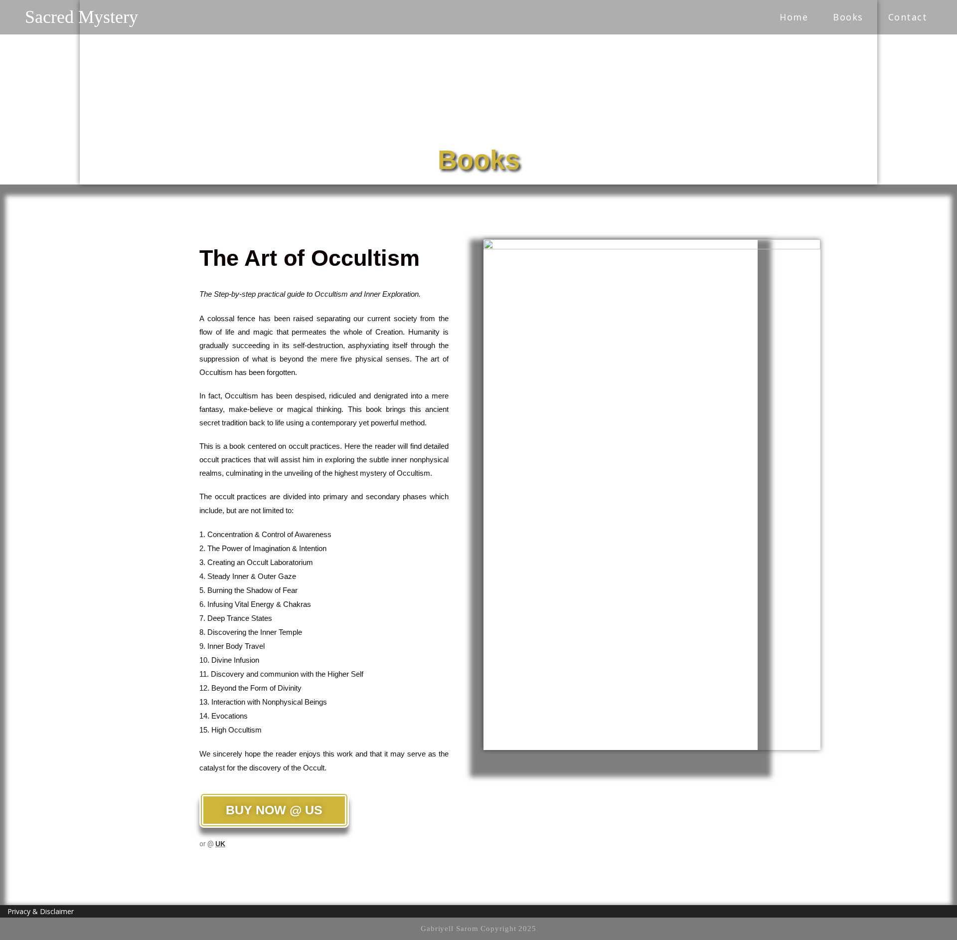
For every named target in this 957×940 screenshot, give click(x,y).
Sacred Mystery (81, 17)
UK (220, 844)
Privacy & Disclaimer (40, 911)
